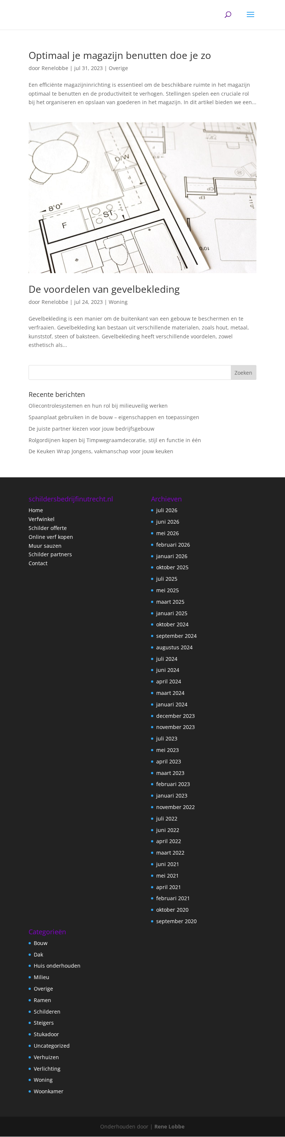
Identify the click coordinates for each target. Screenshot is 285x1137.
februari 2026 (173, 544)
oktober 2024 (172, 624)
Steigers (44, 1022)
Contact (38, 563)
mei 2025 (167, 590)
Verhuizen (46, 1057)
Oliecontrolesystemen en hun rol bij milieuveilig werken (98, 405)
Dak (38, 954)
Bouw (41, 943)
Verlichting (47, 1068)
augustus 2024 (174, 647)
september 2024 (176, 635)
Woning (118, 301)
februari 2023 (173, 784)
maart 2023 (170, 772)
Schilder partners (50, 554)
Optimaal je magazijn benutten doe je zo (120, 55)
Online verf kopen (51, 536)
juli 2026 (166, 510)
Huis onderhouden (57, 965)
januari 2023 (171, 795)
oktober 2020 (172, 909)
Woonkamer (48, 1091)
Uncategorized (52, 1045)
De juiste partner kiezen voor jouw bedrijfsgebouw (91, 428)
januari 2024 (171, 704)
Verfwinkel (42, 519)
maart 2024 (170, 692)
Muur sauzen (45, 545)
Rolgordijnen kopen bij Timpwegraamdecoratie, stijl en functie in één (115, 440)
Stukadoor (46, 1034)
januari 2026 (171, 556)
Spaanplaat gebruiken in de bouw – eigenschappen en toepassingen (114, 417)
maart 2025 (170, 601)
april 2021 (168, 887)
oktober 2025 (172, 567)
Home (36, 510)
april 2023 (168, 761)
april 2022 (168, 841)
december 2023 (175, 715)
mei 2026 (167, 533)
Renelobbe (55, 68)
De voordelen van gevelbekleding (104, 289)
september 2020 (176, 921)
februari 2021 (173, 898)
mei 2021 (167, 875)
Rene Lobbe (169, 1126)
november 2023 (175, 726)
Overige (118, 68)
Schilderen (47, 1011)
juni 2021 (167, 864)
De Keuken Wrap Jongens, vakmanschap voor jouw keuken (101, 451)
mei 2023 (167, 749)
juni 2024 (167, 669)
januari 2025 (171, 613)
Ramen (42, 1000)
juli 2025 (166, 578)
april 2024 (168, 681)
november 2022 (175, 807)
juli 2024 (166, 658)
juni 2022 (167, 829)
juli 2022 (166, 818)
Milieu (41, 977)
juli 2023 (166, 738)
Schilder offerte (48, 527)
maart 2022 (170, 852)
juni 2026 (167, 521)
